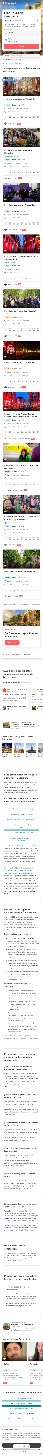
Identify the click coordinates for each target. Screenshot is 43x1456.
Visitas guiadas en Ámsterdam (23, 724)
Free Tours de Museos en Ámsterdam (21, 1419)
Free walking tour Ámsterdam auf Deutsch (21, 819)
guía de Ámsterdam (15, 1260)
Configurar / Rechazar (21, 1452)
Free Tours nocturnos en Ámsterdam (21, 1414)
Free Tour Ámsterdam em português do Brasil (21, 826)
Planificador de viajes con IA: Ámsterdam (22, 1325)
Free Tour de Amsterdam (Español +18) (24, 846)
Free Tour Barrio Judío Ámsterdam (21, 1403)
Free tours (5, 655)
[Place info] (38, 20)
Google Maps (33, 1038)
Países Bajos (16, 655)
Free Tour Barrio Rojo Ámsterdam (21, 1398)
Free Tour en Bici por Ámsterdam (21, 1409)
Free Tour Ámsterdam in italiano (21, 814)
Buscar (21, 46)
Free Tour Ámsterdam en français (21, 833)
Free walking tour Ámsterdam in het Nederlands (21, 839)
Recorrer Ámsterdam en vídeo (16, 1301)
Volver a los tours (23, 1446)
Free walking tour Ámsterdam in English (21, 809)
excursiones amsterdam (12, 1228)
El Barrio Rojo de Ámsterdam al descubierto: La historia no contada (18, 873)
